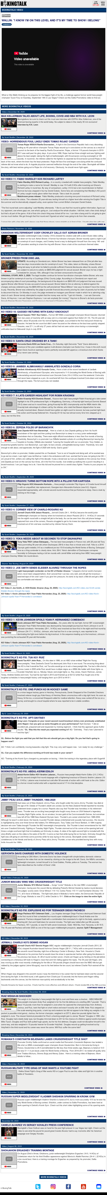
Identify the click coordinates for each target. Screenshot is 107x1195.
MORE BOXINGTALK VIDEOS (53, 1177)
